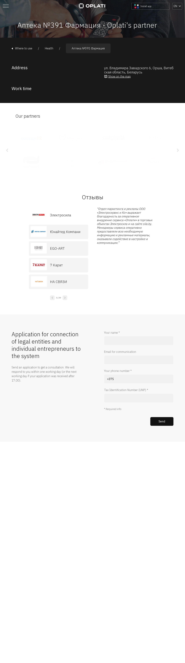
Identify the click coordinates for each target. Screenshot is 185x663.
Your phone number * (118, 371)
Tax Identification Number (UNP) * (126, 390)
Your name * (112, 333)
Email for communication (120, 352)
